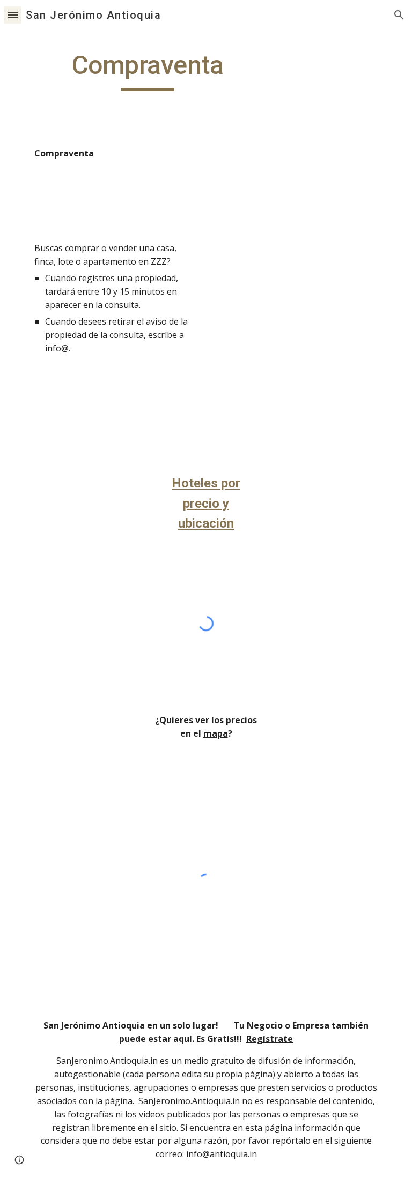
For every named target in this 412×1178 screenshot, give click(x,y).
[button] (13, 14)
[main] (147, 70)
